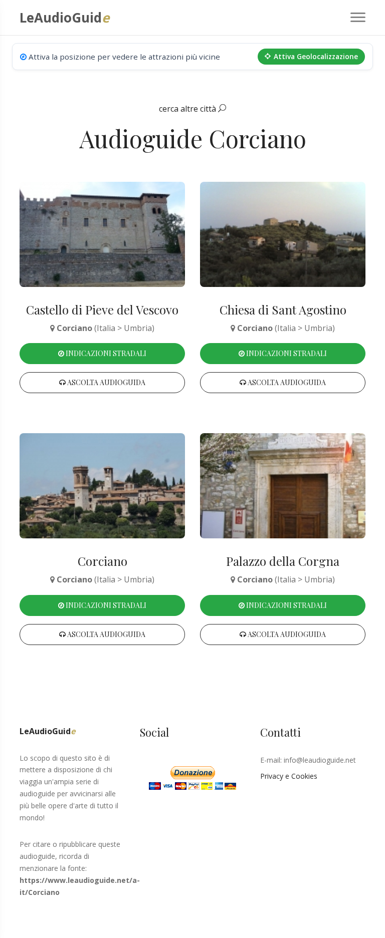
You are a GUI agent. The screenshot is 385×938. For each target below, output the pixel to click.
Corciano (102, 561)
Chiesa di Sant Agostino (283, 309)
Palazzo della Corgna (282, 561)
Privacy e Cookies (288, 776)
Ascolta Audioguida (105, 382)
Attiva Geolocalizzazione (316, 56)
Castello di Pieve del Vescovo (102, 309)
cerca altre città (188, 108)
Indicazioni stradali (105, 353)
